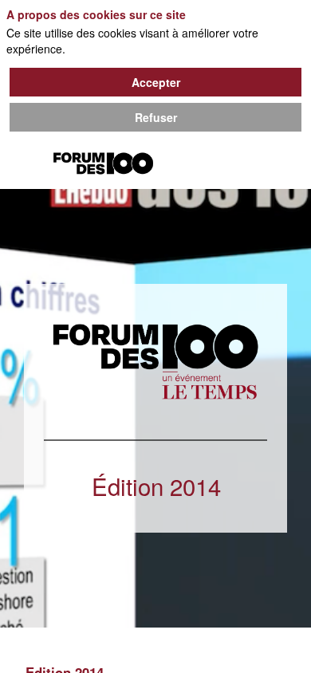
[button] (24, 165)
